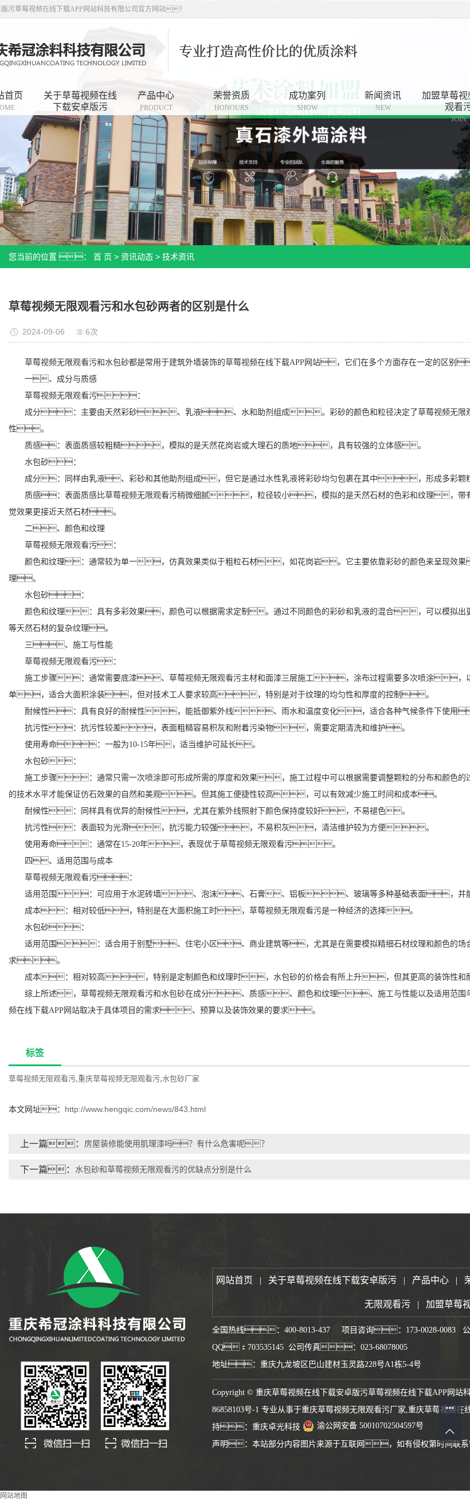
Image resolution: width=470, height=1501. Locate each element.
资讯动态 (137, 256)
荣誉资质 (231, 101)
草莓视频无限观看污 (42, 1078)
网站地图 (14, 1496)
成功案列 (307, 101)
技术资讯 (178, 256)
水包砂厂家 (180, 1078)
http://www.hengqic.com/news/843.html (135, 1109)
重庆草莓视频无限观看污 (119, 1078)
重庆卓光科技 (276, 1427)
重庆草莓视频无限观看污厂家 (353, 1409)
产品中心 (156, 101)
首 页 (102, 256)
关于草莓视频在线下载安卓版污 (80, 103)
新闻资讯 (383, 101)
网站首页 (234, 1280)
